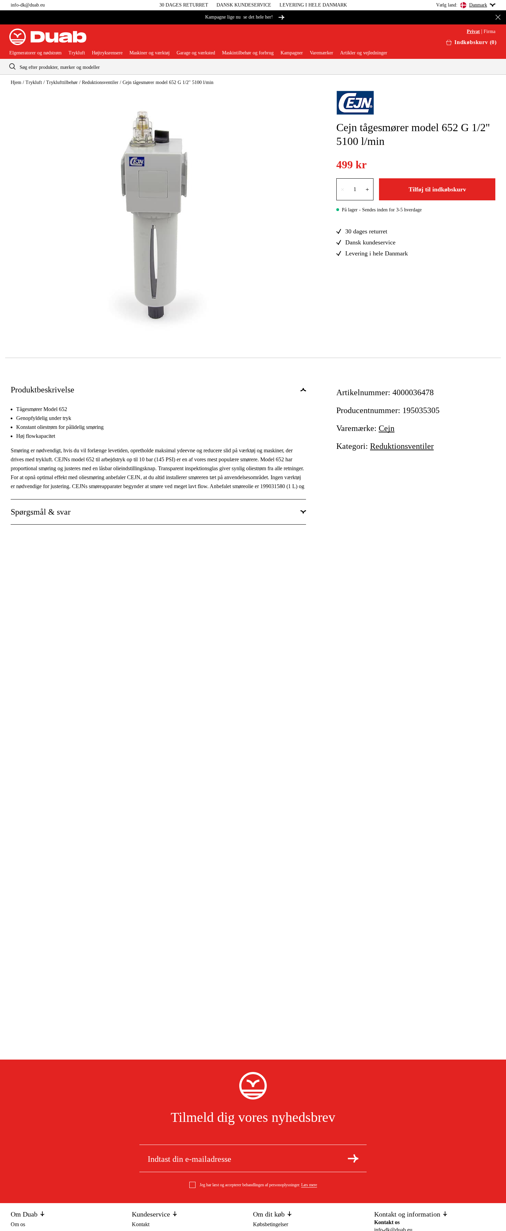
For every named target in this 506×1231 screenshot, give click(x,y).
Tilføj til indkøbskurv (437, 189)
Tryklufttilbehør (62, 82)
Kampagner (292, 53)
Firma (489, 31)
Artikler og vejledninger (363, 53)
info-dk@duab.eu (28, 5)
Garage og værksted (196, 53)
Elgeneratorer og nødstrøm (35, 53)
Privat (473, 31)
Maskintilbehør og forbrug (248, 53)
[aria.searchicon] (12, 66)
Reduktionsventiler (100, 82)
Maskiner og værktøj (149, 53)
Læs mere (309, 1184)
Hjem (16, 82)
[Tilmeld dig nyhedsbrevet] (353, 1158)
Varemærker (321, 53)
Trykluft (76, 53)
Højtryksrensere (107, 53)
